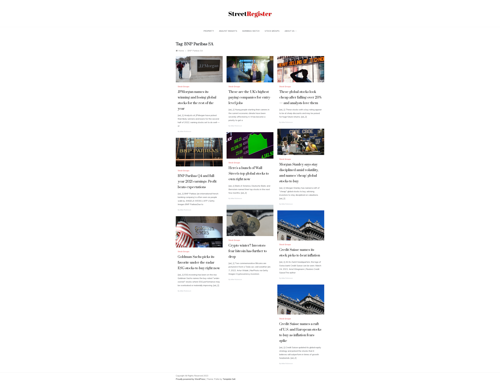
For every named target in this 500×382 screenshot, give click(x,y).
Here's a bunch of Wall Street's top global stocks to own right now (249, 173)
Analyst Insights (228, 31)
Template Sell (229, 379)
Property (209, 31)
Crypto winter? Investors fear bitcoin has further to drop (248, 251)
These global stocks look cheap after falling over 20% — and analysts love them (300, 97)
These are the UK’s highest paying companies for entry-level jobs (250, 97)
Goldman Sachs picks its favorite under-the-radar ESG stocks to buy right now (199, 262)
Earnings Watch (251, 31)
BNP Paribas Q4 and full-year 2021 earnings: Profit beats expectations (197, 181)
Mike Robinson (185, 131)
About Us (289, 31)
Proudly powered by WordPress (191, 379)
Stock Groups (272, 31)
